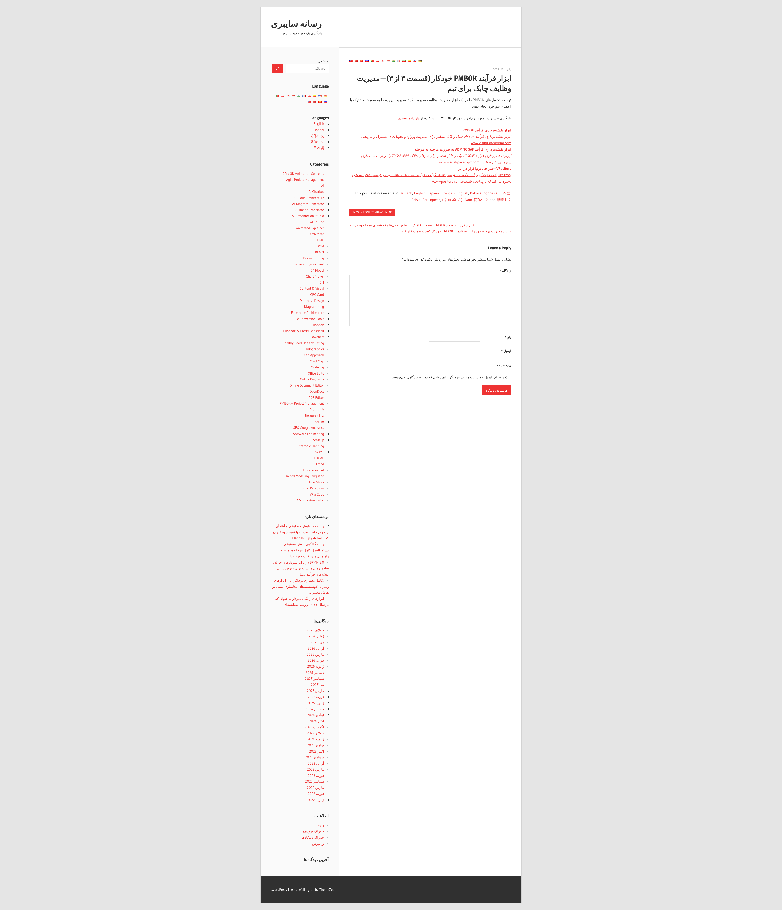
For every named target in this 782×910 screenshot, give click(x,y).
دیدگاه (505, 271)
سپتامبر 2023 (314, 757)
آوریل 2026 (316, 648)
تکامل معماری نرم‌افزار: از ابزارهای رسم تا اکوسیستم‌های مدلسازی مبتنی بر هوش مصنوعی (300, 586)
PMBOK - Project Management (372, 212)
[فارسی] (404, 61)
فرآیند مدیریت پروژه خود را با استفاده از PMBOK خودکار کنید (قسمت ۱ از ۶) (457, 231)
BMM (320, 246)
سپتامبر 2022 (314, 781)
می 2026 (317, 642)
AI (322, 185)
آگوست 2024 (314, 727)
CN (322, 282)
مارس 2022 (315, 787)
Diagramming (314, 306)
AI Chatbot (316, 191)
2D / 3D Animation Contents (303, 173)
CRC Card (317, 294)
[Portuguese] (372, 61)
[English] (414, 61)
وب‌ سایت (504, 365)
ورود (320, 825)
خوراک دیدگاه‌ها (313, 837)
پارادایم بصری (408, 118)
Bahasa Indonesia (484, 193)
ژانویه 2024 (315, 739)
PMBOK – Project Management (302, 403)
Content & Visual (312, 288)
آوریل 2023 (316, 763)
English (420, 193)
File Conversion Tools (309, 319)
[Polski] (377, 61)
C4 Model (317, 270)
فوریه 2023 (316, 775)
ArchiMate (316, 234)
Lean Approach (313, 355)
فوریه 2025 (316, 697)
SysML (319, 452)
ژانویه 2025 (315, 703)
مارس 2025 (315, 690)
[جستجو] (277, 68)
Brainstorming (313, 258)
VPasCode (317, 494)
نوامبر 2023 (315, 745)
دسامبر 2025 (314, 672)
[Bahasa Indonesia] (388, 61)
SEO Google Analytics (308, 427)
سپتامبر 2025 (314, 678)
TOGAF (319, 458)
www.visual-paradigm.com (435, 136)
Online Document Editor (307, 385)
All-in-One (317, 222)
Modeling (317, 367)
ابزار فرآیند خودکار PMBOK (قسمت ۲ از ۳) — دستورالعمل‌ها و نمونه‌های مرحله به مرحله (411, 225)
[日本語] (382, 61)
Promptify (317, 409)
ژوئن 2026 (316, 636)
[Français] (398, 61)
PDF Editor (316, 397)
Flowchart (317, 337)
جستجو (324, 61)
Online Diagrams (312, 379)
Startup (318, 440)
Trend (320, 464)
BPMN (319, 252)
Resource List (314, 415)
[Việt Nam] (361, 61)
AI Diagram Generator (308, 204)
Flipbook (317, 325)
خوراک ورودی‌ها (312, 831)
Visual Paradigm (312, 488)
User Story (316, 482)
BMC (320, 240)
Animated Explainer (310, 228)
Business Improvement (307, 264)
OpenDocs (317, 391)
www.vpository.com (431, 175)
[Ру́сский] (367, 61)
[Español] (409, 61)
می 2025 (317, 684)
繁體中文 (503, 200)
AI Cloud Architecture (309, 198)
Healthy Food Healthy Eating (303, 343)
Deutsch (405, 193)
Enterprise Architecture (307, 312)
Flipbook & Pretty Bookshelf (303, 331)
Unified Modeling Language (304, 476)
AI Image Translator (309, 210)
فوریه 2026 (316, 660)
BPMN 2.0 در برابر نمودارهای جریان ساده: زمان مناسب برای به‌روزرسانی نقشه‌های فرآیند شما (301, 568)
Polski (416, 200)
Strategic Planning (311, 446)
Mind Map (317, 361)
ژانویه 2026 (315, 666)
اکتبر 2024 (316, 721)
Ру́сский (449, 200)
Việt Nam (465, 200)
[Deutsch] (420, 61)
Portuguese (431, 200)
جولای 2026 (315, 630)
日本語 (504, 193)
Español (433, 193)
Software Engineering (308, 434)
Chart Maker (315, 276)
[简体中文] (356, 61)
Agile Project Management (305, 179)
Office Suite (316, 373)
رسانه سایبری (296, 23)
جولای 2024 (315, 733)
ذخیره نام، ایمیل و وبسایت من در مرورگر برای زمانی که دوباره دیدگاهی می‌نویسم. (449, 377)
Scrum (319, 421)
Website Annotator (310, 500)
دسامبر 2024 (314, 709)
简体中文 (481, 200)
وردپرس (318, 843)
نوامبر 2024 (315, 715)
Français (448, 193)
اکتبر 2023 (316, 751)
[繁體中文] (351, 61)
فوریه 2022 (316, 793)
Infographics (315, 349)
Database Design (312, 300)
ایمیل (506, 351)
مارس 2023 (315, 769)
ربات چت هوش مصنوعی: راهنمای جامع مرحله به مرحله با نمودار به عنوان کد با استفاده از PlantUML (301, 532)
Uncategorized (313, 470)
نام (508, 337)
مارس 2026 (315, 654)
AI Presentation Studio (308, 216)
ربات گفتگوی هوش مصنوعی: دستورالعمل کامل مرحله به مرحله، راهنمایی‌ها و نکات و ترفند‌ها (304, 550)
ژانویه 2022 (315, 799)
